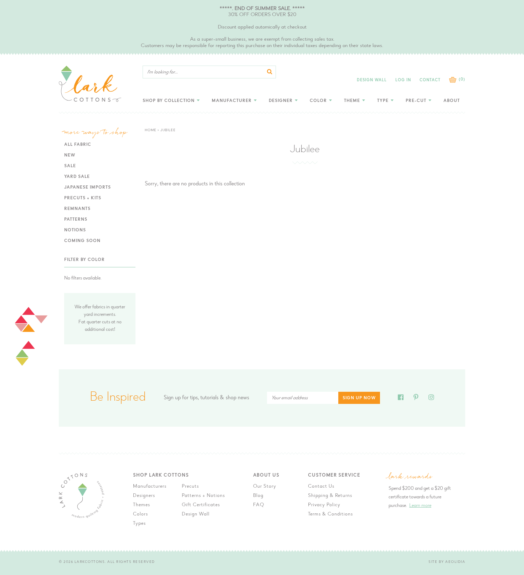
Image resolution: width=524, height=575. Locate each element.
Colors (140, 514)
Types (139, 523)
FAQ (258, 505)
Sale (70, 166)
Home (150, 130)
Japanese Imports (87, 187)
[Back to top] (487, 446)
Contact (430, 80)
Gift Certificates (201, 505)
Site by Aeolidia (446, 562)
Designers (144, 495)
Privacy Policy (324, 505)
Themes (141, 505)
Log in (403, 80)
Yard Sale (77, 177)
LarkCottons (90, 562)
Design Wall (372, 80)
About (451, 101)
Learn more (420, 505)
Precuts (190, 486)
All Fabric (77, 145)
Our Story (264, 486)
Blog (258, 495)
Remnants (77, 209)
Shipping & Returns (330, 495)
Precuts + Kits (82, 198)
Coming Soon (82, 241)
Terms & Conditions (330, 514)
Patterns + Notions (203, 495)
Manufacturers (149, 486)
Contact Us (321, 486)
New (69, 155)
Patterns (75, 219)
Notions (75, 230)
